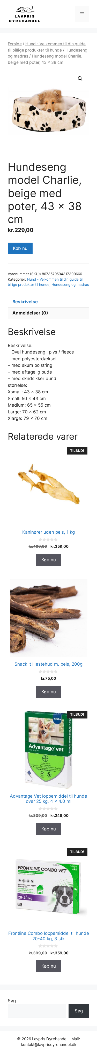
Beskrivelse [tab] (25, 301)
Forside (15, 43)
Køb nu (20, 248)
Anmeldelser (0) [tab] (30, 313)
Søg (12, 1000)
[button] (80, 78)
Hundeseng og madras (70, 284)
